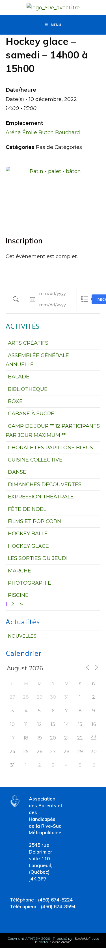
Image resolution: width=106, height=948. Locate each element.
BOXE (15, 401)
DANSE (17, 472)
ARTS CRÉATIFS (28, 343)
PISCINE (18, 595)
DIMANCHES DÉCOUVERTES (44, 484)
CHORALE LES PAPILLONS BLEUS (50, 447)
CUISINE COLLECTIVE (35, 460)
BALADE (18, 377)
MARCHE (19, 571)
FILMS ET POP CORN (34, 521)
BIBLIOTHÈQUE (27, 389)
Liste (84, 299)
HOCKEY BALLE (28, 533)
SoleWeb (81, 938)
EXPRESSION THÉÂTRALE (41, 497)
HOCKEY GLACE (28, 546)
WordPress (60, 942)
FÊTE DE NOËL (27, 509)
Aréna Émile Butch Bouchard (43, 132)
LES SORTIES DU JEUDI (38, 558)
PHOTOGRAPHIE (29, 583)
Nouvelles (22, 636)
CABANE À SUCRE (31, 413)
